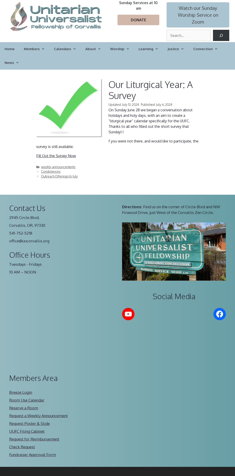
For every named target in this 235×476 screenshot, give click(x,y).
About (90, 49)
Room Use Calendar (26, 400)
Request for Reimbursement (34, 439)
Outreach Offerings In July (59, 176)
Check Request (22, 446)
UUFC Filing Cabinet (27, 431)
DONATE (138, 20)
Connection (203, 49)
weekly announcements (58, 167)
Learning (146, 49)
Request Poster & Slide (29, 423)
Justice (173, 49)
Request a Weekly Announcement (38, 415)
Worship (117, 49)
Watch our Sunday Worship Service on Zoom (198, 15)
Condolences (51, 171)
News (9, 62)
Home (10, 49)
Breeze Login (20, 392)
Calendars (62, 49)
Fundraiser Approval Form (32, 454)
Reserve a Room (23, 407)
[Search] (221, 35)
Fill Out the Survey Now (56, 155)
